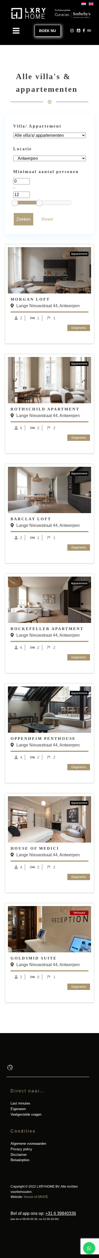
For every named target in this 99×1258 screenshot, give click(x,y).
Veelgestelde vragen (26, 1114)
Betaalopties (20, 1160)
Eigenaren (18, 1109)
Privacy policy (21, 1149)
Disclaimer (19, 1155)
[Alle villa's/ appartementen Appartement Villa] (49, 135)
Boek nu (47, 31)
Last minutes (20, 1103)
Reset (47, 219)
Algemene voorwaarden (28, 1144)
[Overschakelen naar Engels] (89, 4)
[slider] (15, 203)
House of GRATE (36, 1197)
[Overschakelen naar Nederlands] (82, 4)
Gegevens (78, 328)
